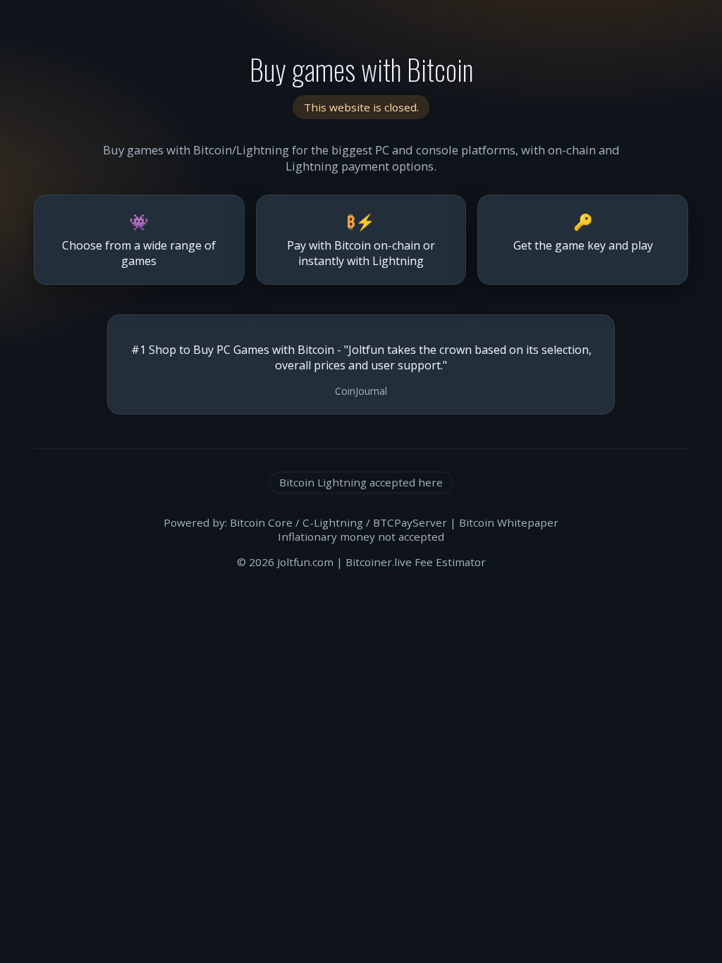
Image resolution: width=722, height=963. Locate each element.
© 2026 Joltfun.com (285, 562)
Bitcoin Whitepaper (508, 522)
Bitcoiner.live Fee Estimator (415, 562)
